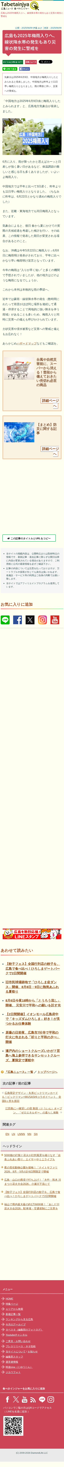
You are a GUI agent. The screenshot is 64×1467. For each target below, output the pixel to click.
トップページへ (47, 1071)
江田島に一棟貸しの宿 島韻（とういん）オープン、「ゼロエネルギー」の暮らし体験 (33, 1110)
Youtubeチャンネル (16, 1334)
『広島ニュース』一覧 (19, 1071)
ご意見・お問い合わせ (18, 1341)
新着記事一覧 (13, 1314)
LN (13, 1134)
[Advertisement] (32, 496)
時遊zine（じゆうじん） (19, 1367)
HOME (9, 1298)
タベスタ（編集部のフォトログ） (24, 1329)
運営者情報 (12, 1361)
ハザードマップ (27, 343)
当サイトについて (16, 1351)
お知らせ (33, 1351)
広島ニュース (31, 62)
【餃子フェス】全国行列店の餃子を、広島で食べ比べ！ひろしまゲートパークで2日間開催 (33, 968)
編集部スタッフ (14, 1356)
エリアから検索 (14, 1309)
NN (29, 1134)
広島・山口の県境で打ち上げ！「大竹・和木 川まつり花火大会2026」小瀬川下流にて (32, 1181)
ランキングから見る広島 (19, 1319)
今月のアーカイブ (16, 1324)
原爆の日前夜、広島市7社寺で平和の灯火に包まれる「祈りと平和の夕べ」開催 (33, 1037)
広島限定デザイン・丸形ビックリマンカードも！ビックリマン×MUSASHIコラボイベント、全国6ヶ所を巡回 (31, 1096)
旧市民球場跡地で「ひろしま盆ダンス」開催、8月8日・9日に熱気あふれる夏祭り (32, 986)
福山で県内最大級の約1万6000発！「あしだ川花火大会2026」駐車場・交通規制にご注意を (31, 1206)
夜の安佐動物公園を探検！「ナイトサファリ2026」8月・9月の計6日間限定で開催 (31, 1169)
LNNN (21, 1134)
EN (7, 1134)
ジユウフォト (13, 1372)
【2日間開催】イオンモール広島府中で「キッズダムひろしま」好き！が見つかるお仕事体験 (33, 1018)
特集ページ (12, 1303)
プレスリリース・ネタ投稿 (21, 1346)
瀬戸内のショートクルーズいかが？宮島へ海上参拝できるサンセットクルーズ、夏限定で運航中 (33, 1055)
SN (36, 1134)
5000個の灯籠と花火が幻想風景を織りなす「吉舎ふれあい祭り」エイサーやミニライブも (32, 1157)
